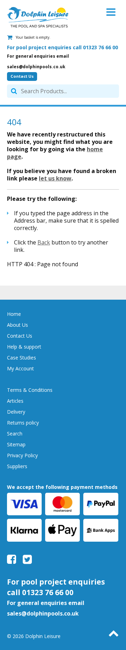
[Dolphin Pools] (37, 17)
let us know (55, 178)
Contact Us (22, 76)
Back (43, 242)
